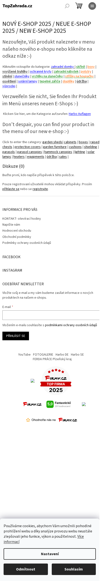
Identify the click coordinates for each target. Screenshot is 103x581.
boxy (91, 66)
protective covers (28, 146)
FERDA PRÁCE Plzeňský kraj (52, 359)
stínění (7, 76)
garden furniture (55, 146)
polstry (86, 71)
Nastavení (50, 554)
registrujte (40, 189)
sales (63, 156)
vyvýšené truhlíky (15, 71)
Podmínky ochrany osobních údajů (26, 242)
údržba (82, 81)
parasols (8, 151)
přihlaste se (10, 189)
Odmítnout (25, 569)
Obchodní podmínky (16, 237)
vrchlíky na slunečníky (47, 76)
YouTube (24, 354)
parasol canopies (29, 151)
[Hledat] (67, 6)
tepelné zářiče (50, 81)
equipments (35, 156)
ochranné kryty (41, 71)
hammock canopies (58, 151)
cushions (75, 146)
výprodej (8, 86)
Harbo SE (77, 354)
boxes (83, 142)
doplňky (68, 81)
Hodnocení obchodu (16, 230)
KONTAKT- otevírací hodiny (21, 218)
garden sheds (52, 142)
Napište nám (11, 224)
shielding (90, 146)
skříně (80, 66)
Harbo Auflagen (80, 114)
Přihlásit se (15, 336)
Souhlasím (73, 569)
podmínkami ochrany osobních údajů (71, 325)
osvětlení (9, 81)
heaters (19, 156)
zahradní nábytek (66, 71)
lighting (79, 151)
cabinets (70, 142)
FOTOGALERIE (43, 354)
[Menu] (92, 6)
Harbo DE (62, 354)
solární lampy (27, 81)
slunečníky (21, 76)
